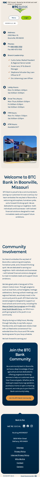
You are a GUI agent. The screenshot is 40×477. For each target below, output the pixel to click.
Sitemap (20, 448)
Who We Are (20, 459)
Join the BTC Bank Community (20, 398)
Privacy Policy (20, 451)
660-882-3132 (16, 47)
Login (27, 18)
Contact (20, 463)
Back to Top (20, 420)
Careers (20, 467)
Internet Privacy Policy (20, 455)
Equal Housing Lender (28, 476)
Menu (15, 18)
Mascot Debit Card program (13, 306)
